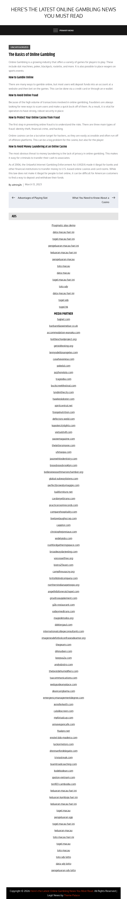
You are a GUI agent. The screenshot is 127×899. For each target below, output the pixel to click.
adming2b (17, 184)
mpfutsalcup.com (63, 717)
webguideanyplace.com (63, 684)
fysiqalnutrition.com (64, 412)
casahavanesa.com (63, 359)
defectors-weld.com (64, 418)
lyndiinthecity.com (63, 392)
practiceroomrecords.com (63, 505)
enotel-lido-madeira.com (63, 737)
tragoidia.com (63, 378)
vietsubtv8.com (63, 432)
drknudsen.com (63, 651)
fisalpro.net (63, 730)
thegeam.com (63, 644)
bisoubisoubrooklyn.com (63, 465)
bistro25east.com (63, 564)
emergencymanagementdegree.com (63, 697)
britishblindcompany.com (63, 578)
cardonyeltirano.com (63, 498)
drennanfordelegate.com (63, 750)
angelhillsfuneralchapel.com (63, 591)
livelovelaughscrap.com (63, 518)
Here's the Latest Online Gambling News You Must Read (63, 12)
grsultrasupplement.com (63, 598)
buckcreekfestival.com (63, 385)
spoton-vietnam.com (63, 777)
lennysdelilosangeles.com (63, 352)
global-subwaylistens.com (63, 478)
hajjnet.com (63, 319)
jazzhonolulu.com (63, 372)
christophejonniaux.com (63, 531)
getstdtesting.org (63, 345)
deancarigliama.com (63, 691)
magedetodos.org (63, 618)
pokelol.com (63, 365)
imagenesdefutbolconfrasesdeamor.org (63, 637)
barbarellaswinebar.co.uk (63, 325)
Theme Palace (72, 895)
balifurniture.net (63, 491)
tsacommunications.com (63, 677)
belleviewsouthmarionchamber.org (63, 471)
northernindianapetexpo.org (63, 584)
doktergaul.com (63, 624)
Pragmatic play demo (63, 225)
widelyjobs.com (63, 538)
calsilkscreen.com (63, 710)
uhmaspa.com (63, 452)
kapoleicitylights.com (63, 425)
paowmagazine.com (63, 438)
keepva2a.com (63, 657)
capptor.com (63, 525)
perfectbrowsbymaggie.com (63, 485)
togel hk (63, 306)
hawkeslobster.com (63, 398)
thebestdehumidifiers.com (63, 671)
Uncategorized (19, 47)
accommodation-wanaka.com (63, 332)
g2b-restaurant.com (63, 604)
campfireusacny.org (63, 571)
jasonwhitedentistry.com (63, 458)
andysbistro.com (63, 664)
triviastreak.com (64, 757)
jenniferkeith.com (63, 704)
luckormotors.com (63, 744)
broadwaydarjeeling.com (63, 551)
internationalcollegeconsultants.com (63, 631)
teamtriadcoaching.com (63, 764)
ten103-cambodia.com (63, 784)
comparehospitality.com (63, 511)
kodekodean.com (63, 770)
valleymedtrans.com (63, 611)
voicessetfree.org (63, 558)
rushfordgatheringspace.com (64, 544)
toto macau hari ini (63, 837)
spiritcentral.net (63, 405)
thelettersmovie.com (63, 445)
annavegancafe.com (63, 724)
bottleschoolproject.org (63, 339)
